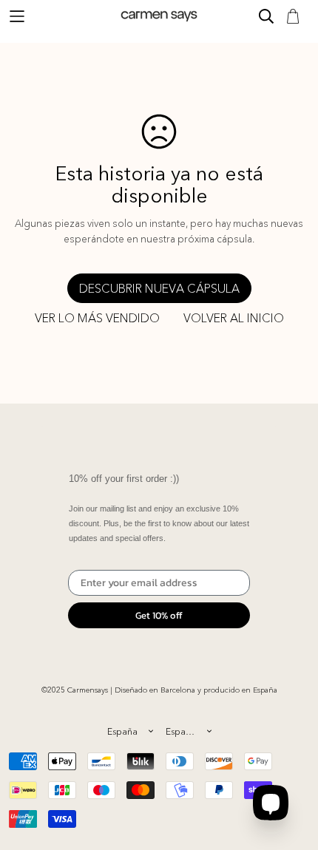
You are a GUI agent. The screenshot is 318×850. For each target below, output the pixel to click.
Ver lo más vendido (97, 317)
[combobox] (130, 731)
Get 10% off (159, 615)
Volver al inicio (233, 317)
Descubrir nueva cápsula (159, 288)
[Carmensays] (159, 16)
